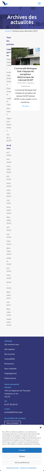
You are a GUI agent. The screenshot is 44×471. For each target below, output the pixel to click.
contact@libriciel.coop (13, 412)
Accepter (22, 450)
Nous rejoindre (10, 368)
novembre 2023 (9, 193)
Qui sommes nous (11, 344)
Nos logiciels (9, 349)
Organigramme (10, 373)
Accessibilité (9, 359)
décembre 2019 (9, 220)
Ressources (9, 363)
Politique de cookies (13, 468)
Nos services (9, 354)
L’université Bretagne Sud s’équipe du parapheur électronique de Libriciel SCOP (25, 74)
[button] (40, 427)
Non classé (9, 111)
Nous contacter (12, 423)
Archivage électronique (9, 78)
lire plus (25, 106)
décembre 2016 (9, 312)
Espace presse (10, 378)
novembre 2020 (9, 210)
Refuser (22, 456)
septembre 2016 (9, 322)
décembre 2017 (9, 295)
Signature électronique (9, 124)
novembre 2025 (9, 169)
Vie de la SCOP (9, 137)
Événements (9, 91)
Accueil (8, 31)
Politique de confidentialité (28, 468)
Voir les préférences (22, 462)
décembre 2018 (9, 251)
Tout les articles (10, 40)
